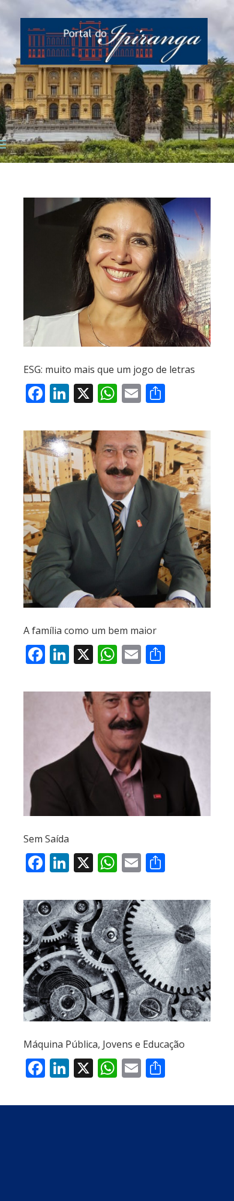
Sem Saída (46, 838)
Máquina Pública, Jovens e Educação (104, 1044)
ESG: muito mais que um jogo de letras (110, 369)
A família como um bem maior (90, 630)
